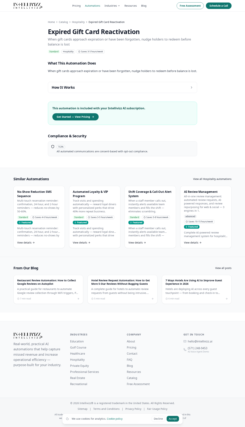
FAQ (129, 360)
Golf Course (78, 347)
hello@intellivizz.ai (200, 341)
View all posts (223, 268)
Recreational (78, 384)
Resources (130, 5)
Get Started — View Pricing (73, 116)
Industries (111, 5)
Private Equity (79, 366)
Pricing (76, 5)
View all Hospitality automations (212, 179)
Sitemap (83, 409)
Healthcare (77, 354)
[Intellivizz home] (27, 6)
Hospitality (78, 22)
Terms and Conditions (106, 409)
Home (51, 22)
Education (77, 341)
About (131, 341)
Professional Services (84, 372)
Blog (144, 5)
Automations (92, 5)
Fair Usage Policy (157, 409)
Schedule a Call (218, 5)
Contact (132, 354)
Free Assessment (190, 5)
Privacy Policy (133, 409)
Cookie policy (114, 418)
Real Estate (77, 378)
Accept (173, 418)
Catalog (63, 22)
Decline (158, 418)
